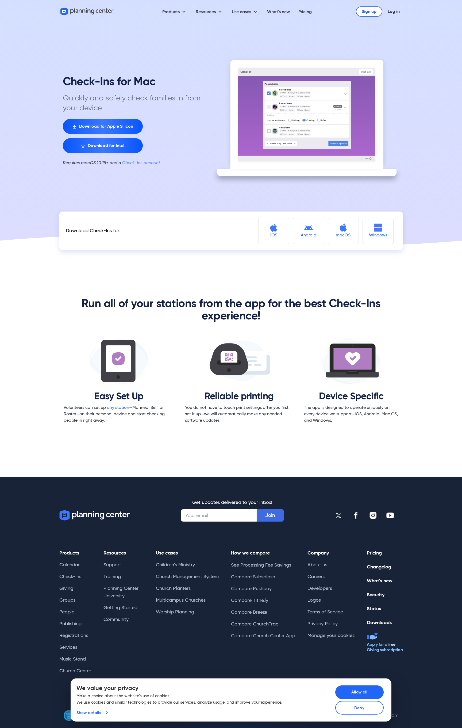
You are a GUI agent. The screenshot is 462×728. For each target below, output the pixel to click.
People (66, 612)
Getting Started (120, 607)
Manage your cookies (331, 635)
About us (317, 565)
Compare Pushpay (251, 588)
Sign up (369, 11)
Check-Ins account (140, 162)
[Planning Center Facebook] (356, 515)
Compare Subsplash (253, 577)
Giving (66, 588)
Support (112, 565)
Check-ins (70, 576)
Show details (88, 712)
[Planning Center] (87, 11)
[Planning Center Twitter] (338, 515)
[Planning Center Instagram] (373, 515)
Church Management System (187, 576)
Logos (314, 600)
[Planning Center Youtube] (390, 515)
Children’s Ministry (175, 565)
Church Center (75, 671)
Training (112, 576)
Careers (316, 576)
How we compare (250, 553)
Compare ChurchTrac (254, 624)
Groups (67, 600)
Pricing (305, 11)
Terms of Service (325, 612)
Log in (394, 11)
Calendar (69, 565)
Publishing (70, 624)
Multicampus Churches (181, 600)
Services (68, 647)
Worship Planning (175, 612)
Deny (359, 707)
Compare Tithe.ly (249, 600)
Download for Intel (106, 145)
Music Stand (72, 659)
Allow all (359, 692)
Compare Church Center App (263, 636)
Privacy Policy (322, 624)
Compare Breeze (249, 612)
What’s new (278, 11)
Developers (319, 588)
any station (118, 407)
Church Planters (173, 588)
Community (116, 619)
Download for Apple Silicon (106, 126)
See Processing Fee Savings (261, 565)
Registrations (73, 635)
